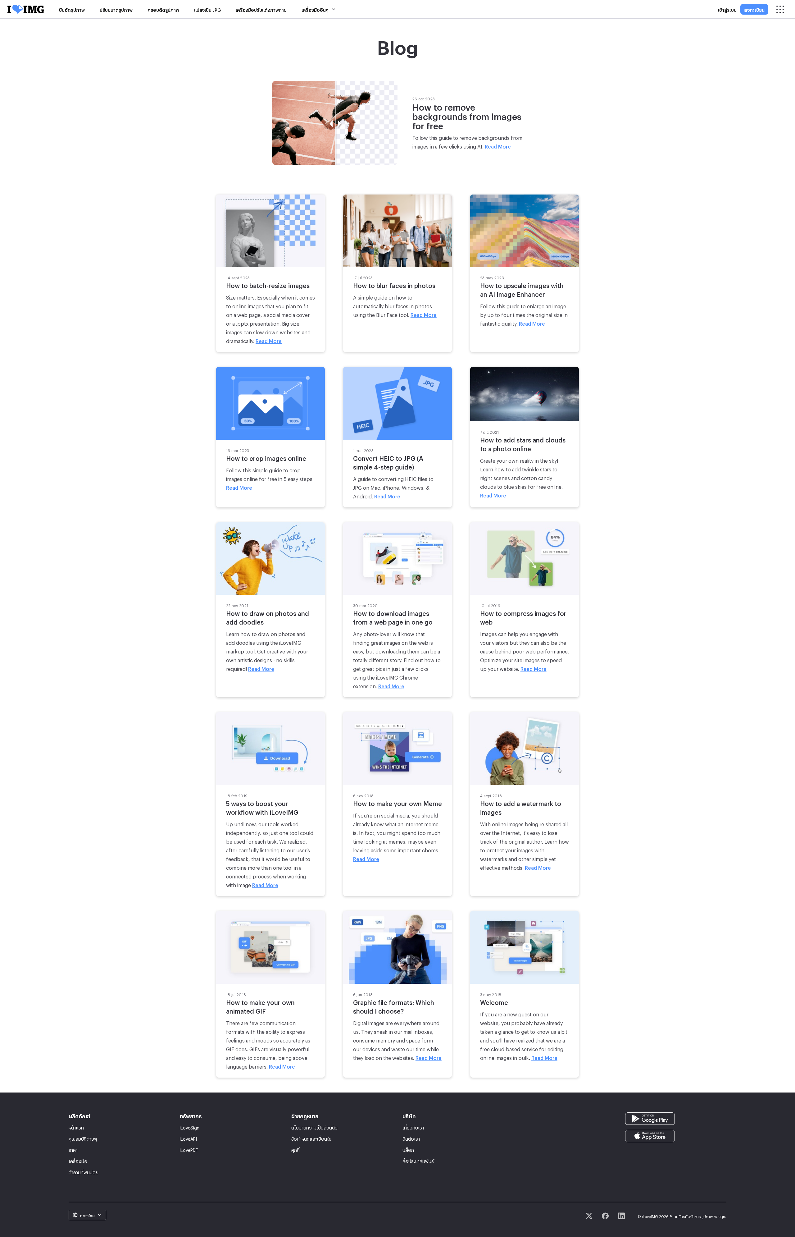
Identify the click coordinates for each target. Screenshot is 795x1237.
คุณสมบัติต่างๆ (83, 1138)
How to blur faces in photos (394, 284)
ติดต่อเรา (411, 1138)
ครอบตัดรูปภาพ (163, 9)
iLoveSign (189, 1127)
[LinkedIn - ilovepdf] (621, 1216)
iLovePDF (189, 1149)
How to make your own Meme (397, 802)
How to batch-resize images (268, 284)
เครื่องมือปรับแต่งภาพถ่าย (261, 9)
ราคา (73, 1149)
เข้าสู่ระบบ (727, 9)
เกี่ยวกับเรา (413, 1127)
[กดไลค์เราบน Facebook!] (605, 1216)
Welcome (494, 1001)
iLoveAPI (188, 1138)
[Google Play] (650, 1117)
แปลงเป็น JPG (207, 9)
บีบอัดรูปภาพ (72, 9)
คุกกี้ (295, 1149)
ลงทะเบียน (754, 9)
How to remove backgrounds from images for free (466, 115)
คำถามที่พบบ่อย (83, 1171)
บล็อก (408, 1149)
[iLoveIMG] (25, 9)
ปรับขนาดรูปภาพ (116, 9)
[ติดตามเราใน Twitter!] (589, 1216)
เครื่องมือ (78, 1160)
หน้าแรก (76, 1127)
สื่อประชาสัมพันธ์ (418, 1160)
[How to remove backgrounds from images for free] (335, 121)
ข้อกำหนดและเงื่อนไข (311, 1138)
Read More (498, 146)
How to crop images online (266, 457)
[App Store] (650, 1134)
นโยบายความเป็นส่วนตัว (314, 1127)
